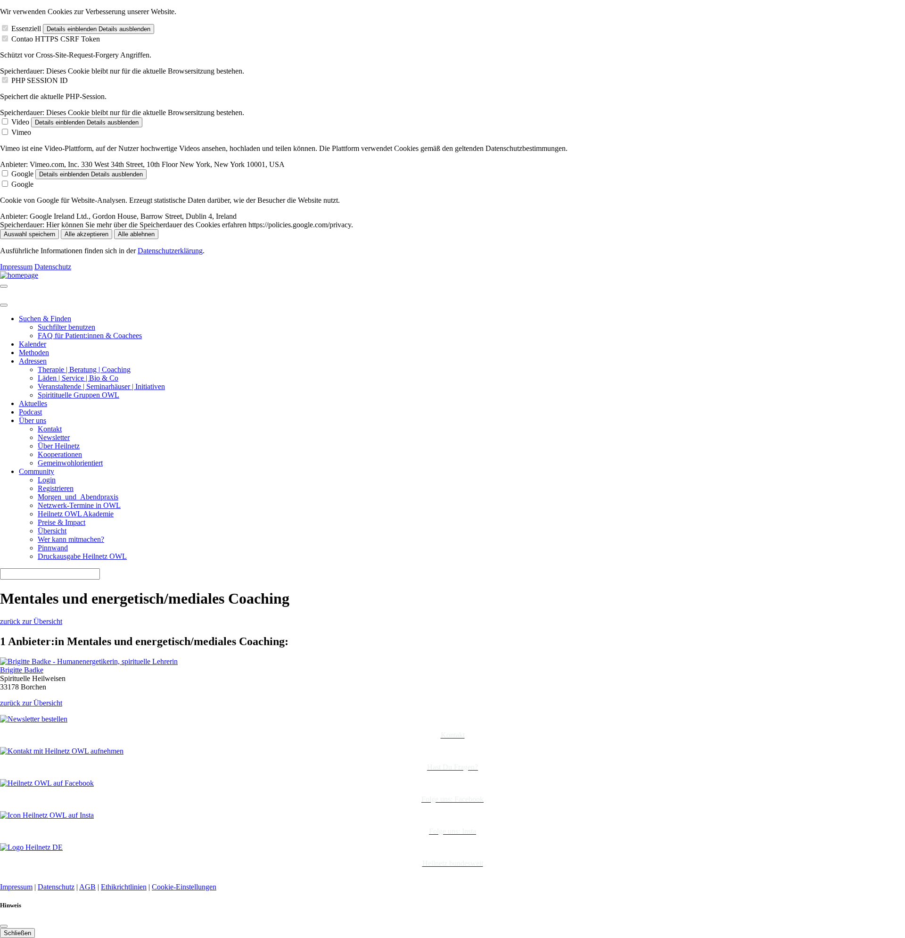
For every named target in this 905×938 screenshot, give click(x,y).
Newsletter (54, 437)
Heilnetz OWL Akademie (76, 514)
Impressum (16, 267)
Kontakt (50, 429)
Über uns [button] (32, 420)
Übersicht (52, 531)
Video (20, 122)
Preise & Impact (61, 522)
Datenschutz (52, 267)
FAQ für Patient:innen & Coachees (90, 336)
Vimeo (21, 132)
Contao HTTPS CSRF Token (55, 39)
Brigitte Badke (21, 670)
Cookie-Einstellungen (184, 887)
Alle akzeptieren (86, 234)
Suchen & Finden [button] (45, 319)
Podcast (30, 412)
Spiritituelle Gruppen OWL (78, 395)
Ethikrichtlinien (124, 887)
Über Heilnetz (59, 446)
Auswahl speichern (29, 234)
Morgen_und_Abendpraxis (78, 497)
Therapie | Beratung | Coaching (84, 369)
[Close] (4, 305)
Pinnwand (53, 548)
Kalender (32, 344)
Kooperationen (60, 454)
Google (22, 174)
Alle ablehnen (136, 234)
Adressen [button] (33, 361)
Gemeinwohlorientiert (70, 463)
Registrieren (56, 488)
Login (47, 480)
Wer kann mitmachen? (71, 539)
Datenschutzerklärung (170, 251)
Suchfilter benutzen (66, 327)
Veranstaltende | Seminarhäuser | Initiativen (101, 386)
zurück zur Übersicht (31, 621)
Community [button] (36, 471)
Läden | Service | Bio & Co (78, 378)
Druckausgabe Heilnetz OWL (82, 556)
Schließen (17, 933)
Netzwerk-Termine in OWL (79, 505)
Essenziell (26, 29)
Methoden (34, 353)
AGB (87, 887)
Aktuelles (33, 403)
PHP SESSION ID (39, 80)
